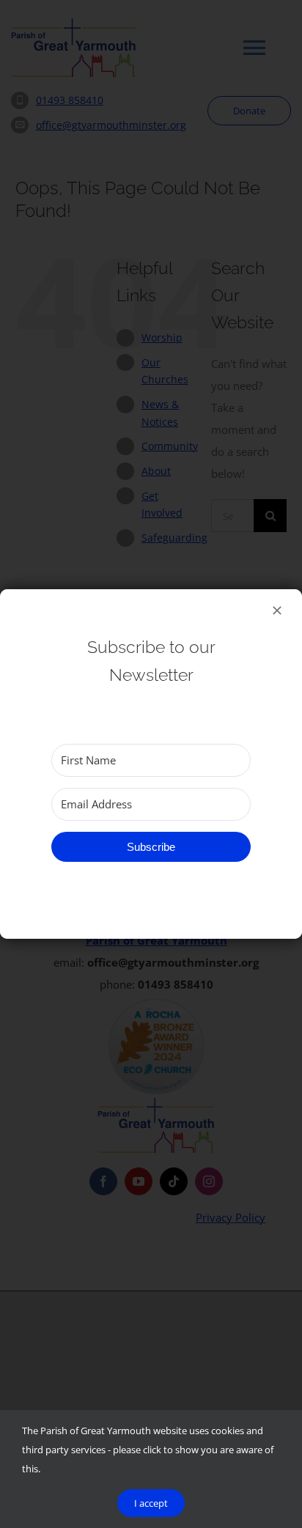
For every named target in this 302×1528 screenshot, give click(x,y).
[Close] (277, 610)
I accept (151, 1503)
